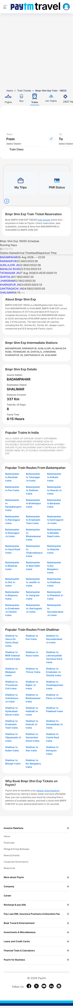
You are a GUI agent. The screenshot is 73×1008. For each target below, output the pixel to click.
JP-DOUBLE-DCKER (36, 450)
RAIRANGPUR (8, 261)
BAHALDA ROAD (10, 269)
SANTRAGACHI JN (11, 288)
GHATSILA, (37, 351)
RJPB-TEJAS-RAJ (17, 447)
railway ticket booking (48, 790)
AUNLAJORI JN (9, 265)
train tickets (44, 219)
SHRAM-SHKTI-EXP (38, 447)
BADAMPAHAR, (13, 348)
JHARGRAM (7, 280)
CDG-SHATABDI (37, 444)
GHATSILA (6, 276)
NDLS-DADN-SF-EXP (16, 438)
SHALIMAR (6, 292)
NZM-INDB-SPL (16, 450)
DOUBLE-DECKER (19, 444)
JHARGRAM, (49, 351)
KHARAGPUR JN (10, 284)
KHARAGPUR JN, (14, 355)
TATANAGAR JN (9, 272)
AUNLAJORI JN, (46, 348)
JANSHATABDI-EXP (26, 441)
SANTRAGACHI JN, (34, 355)
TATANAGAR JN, (22, 351)
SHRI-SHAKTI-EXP (38, 438)
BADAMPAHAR (9, 257)
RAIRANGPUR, (30, 348)
